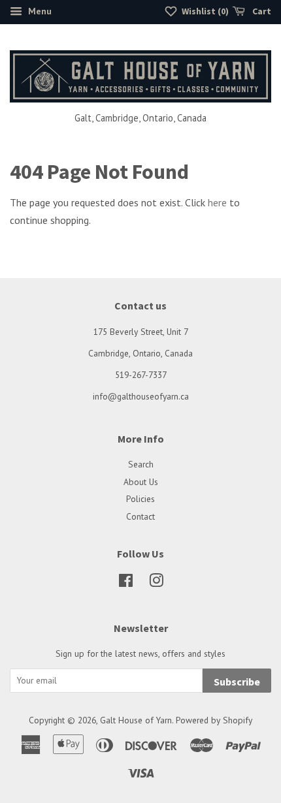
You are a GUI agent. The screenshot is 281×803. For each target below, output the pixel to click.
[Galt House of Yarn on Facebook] (125, 583)
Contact (140, 516)
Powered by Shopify (214, 720)
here (217, 202)
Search (141, 464)
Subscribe (237, 681)
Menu (38, 11)
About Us (141, 482)
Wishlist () (204, 11)
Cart (260, 11)
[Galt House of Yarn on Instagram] (156, 583)
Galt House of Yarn (136, 720)
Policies (140, 499)
